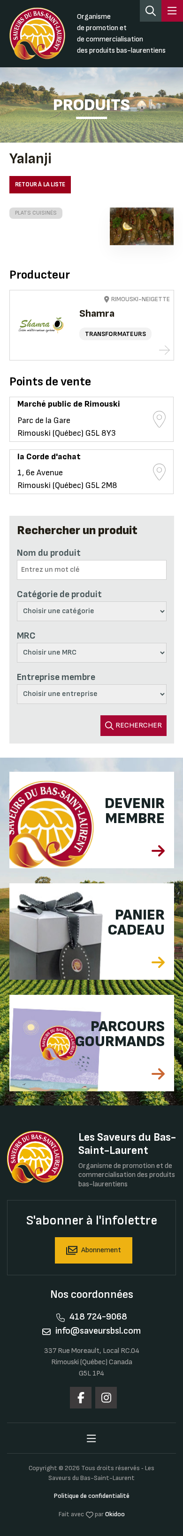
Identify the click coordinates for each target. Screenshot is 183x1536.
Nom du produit (49, 553)
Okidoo (115, 1514)
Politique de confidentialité (92, 1496)
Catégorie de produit (59, 594)
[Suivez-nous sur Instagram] (106, 1397)
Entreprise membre (56, 677)
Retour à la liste (40, 184)
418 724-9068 (98, 1316)
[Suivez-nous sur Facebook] (81, 1397)
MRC (26, 635)
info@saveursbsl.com (98, 1330)
